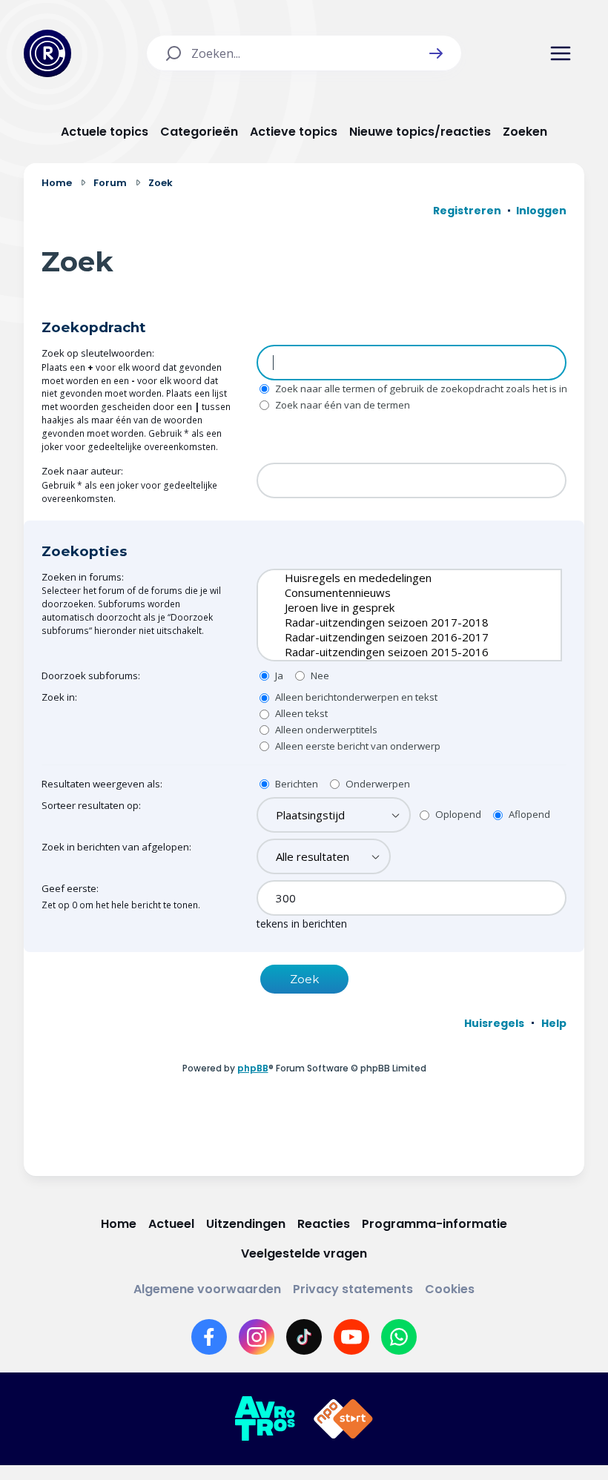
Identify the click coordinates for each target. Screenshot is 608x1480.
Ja (278, 675)
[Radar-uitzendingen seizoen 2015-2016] (398, 651)
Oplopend (457, 814)
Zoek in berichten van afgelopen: (116, 846)
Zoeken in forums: (83, 577)
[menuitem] (494, 1023)
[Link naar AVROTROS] (264, 1419)
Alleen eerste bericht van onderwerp (356, 746)
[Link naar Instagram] (256, 1337)
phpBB (252, 1068)
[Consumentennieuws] (398, 592)
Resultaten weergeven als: (102, 783)
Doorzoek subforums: (91, 675)
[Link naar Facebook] (209, 1337)
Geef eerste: (70, 888)
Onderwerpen (376, 783)
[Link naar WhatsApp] (399, 1337)
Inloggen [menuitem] (541, 210)
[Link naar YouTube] (351, 1337)
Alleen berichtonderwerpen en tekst (355, 697)
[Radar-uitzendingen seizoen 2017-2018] (398, 622)
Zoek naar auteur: (82, 471)
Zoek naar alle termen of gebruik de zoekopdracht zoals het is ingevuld (435, 388)
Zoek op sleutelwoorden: (98, 353)
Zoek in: (59, 697)
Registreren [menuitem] (467, 210)
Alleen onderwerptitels (325, 729)
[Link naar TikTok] (304, 1337)
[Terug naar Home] (47, 53)
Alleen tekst (300, 713)
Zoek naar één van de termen (341, 405)
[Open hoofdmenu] (560, 53)
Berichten (295, 783)
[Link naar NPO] (343, 1419)
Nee (318, 675)
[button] (436, 53)
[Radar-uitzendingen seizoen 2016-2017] (398, 637)
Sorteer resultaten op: (91, 805)
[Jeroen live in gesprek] (398, 607)
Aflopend (528, 814)
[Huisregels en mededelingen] (398, 577)
